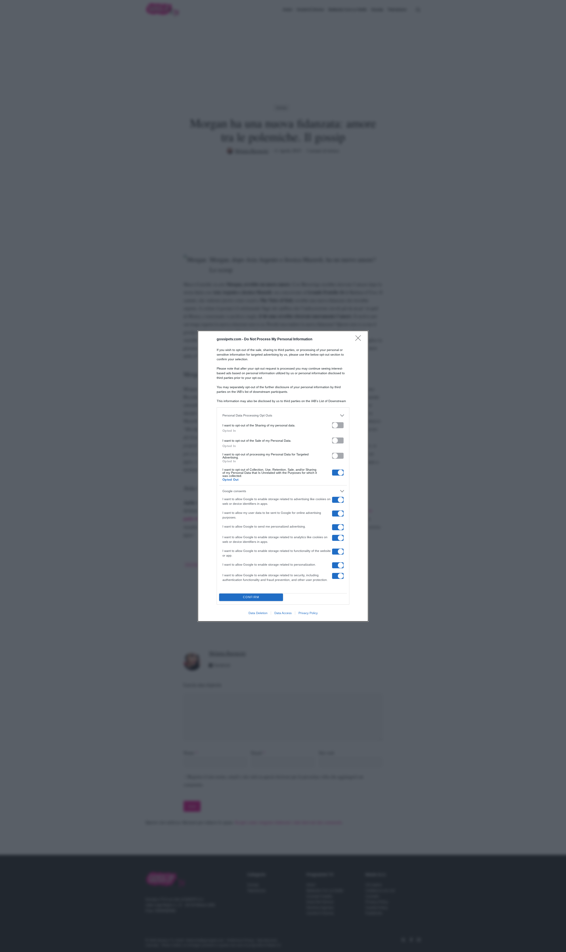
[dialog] (283, 476)
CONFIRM (251, 597)
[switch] (338, 425)
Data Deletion (258, 613)
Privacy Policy (308, 613)
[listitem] (283, 415)
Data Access (283, 613)
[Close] (359, 339)
